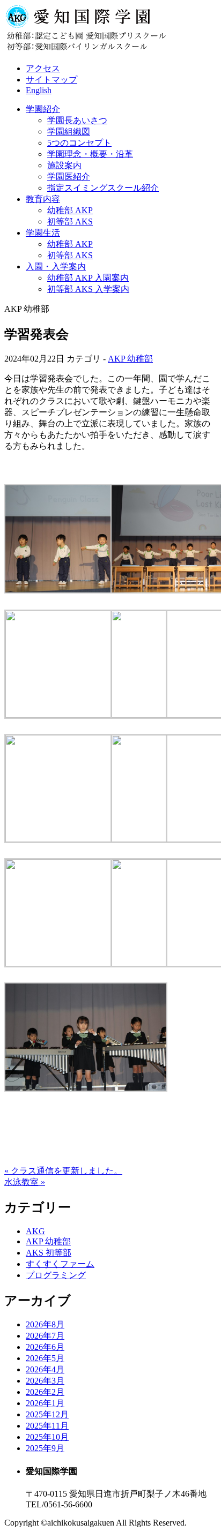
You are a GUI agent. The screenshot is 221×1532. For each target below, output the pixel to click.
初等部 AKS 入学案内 (88, 289)
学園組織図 (68, 131)
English (38, 90)
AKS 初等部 (48, 1252)
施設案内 (64, 165)
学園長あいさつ (77, 120)
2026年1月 (45, 1403)
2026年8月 (45, 1324)
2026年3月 (45, 1380)
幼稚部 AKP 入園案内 (88, 277)
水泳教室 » (24, 1181)
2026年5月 (45, 1358)
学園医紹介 (68, 176)
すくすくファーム (60, 1263)
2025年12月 (47, 1414)
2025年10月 (47, 1436)
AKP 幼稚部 (130, 358)
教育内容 (43, 199)
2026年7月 (45, 1335)
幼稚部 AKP (70, 210)
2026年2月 (45, 1391)
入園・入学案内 (56, 266)
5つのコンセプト (79, 142)
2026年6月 (45, 1346)
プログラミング (56, 1275)
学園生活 (43, 232)
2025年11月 (47, 1425)
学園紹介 (43, 109)
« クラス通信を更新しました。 (63, 1170)
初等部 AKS (70, 221)
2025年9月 (45, 1448)
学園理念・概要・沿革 (90, 154)
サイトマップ (51, 79)
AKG (35, 1231)
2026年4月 (45, 1369)
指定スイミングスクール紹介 (103, 187)
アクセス (43, 68)
